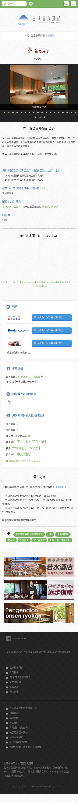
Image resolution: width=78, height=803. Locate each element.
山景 (50, 534)
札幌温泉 (24, 540)
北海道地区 (63, 534)
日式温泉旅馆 (39, 20)
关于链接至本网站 (18, 732)
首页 (26, 35)
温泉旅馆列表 (38, 35)
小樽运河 (6, 207)
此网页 (43, 188)
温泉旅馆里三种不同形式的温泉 (24, 461)
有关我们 (14, 723)
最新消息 (14, 687)
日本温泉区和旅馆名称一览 (23, 708)
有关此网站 (15, 682)
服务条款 (14, 713)
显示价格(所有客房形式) (48, 317)
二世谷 (17, 207)
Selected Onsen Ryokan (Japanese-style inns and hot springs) (38, 652)
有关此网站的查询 (18, 727)
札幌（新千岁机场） (60, 540)
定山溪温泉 (39, 540)
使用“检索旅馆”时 (18, 742)
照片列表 (14, 692)
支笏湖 (45, 207)
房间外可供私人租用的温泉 (29, 534)
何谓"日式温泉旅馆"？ (20, 677)
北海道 (11, 540)
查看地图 (59, 487)
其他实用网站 (16, 737)
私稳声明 (14, 718)
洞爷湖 (54, 207)
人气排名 (14, 672)
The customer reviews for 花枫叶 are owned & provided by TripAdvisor (42, 284)
